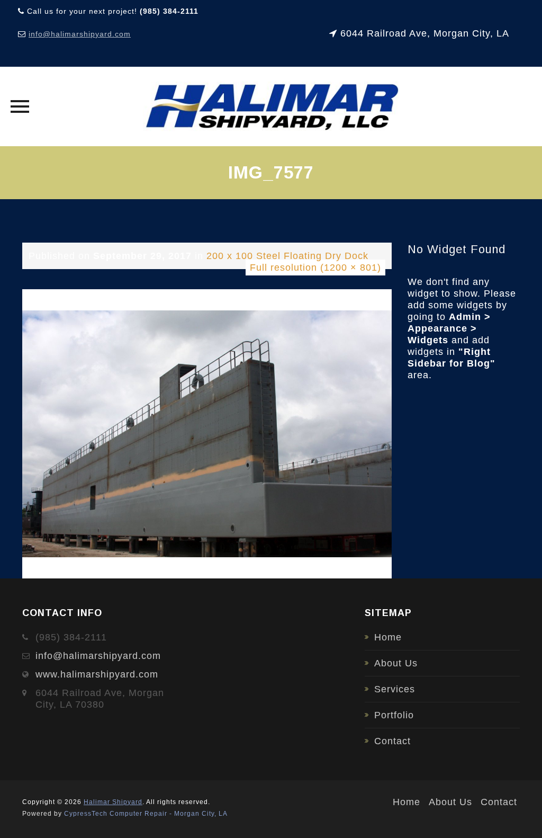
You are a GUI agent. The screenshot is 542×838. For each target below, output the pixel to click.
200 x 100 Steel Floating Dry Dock (287, 256)
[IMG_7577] (207, 433)
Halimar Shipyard (113, 802)
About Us (396, 663)
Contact (392, 741)
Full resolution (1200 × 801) (315, 267)
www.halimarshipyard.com (96, 674)
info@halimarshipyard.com (80, 34)
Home (388, 637)
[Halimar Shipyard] (271, 106)
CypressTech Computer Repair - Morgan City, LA (146, 813)
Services (394, 689)
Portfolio (394, 715)
